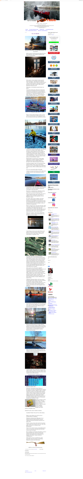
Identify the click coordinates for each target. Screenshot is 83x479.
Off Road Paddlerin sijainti (33, 29)
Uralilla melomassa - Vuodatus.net (52, 310)
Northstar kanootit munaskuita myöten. (55, 218)
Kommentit (50, 210)
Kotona (49, 309)
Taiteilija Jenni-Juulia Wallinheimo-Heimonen (52, 312)
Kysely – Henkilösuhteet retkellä (31, 30)
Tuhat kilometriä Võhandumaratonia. (55, 235)
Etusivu (26, 29)
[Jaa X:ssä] (41, 449)
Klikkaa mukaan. (54, 42)
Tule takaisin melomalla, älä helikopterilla (54, 214)
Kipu (49, 302)
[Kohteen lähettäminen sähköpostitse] (39, 449)
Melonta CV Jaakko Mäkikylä (42, 30)
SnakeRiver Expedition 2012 (52, 307)
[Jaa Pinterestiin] (42, 449)
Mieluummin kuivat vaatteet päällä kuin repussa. (55, 231)
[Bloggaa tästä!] (40, 449)
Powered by (52, 44)
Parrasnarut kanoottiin (53, 252)
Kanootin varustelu (53, 248)
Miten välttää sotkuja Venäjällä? (52, 311)
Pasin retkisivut (50, 303)
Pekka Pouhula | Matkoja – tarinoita (53, 298)
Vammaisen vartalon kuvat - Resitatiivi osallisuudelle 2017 (53, 305)
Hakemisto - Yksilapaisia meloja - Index (55, 244)
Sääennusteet (42, 29)
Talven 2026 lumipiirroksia (51, 300)
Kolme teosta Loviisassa (51, 306)
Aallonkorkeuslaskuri (49, 29)
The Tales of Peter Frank (51, 313)
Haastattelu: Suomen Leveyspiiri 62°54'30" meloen (54, 222)
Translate (53, 34)
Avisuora (50, 300)
